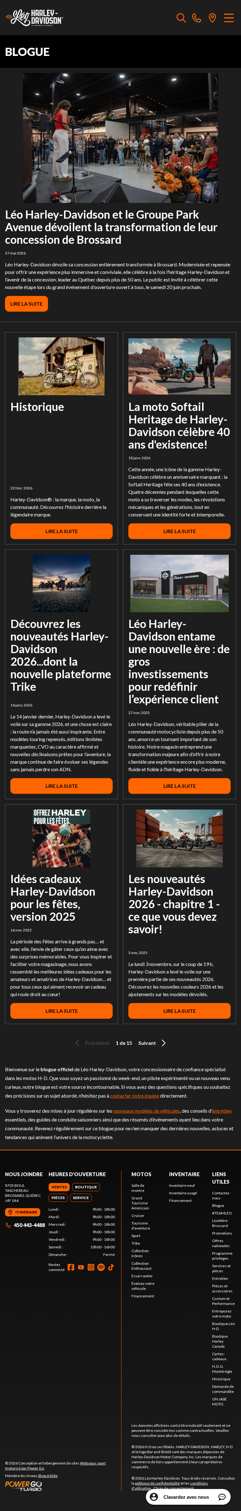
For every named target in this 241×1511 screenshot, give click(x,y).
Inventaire (184, 1174)
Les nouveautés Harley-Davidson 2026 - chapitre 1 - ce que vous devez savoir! (174, 903)
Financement (142, 1296)
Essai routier (142, 1276)
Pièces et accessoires (222, 1288)
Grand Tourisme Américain (140, 1203)
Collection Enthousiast (141, 1266)
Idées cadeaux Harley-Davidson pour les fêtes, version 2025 (52, 897)
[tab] (59, 1187)
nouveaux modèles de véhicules (146, 1111)
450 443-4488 (29, 1225)
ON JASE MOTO (219, 1401)
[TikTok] (111, 1267)
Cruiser (137, 1215)
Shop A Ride (47, 1475)
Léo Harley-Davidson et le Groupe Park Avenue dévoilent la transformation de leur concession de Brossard (111, 227)
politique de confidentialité (157, 1483)
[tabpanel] (82, 1232)
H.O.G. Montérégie (222, 1369)
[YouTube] (81, 1267)
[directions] (212, 17)
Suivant (147, 1043)
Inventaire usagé (183, 1193)
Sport (135, 1235)
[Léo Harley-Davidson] (36, 18)
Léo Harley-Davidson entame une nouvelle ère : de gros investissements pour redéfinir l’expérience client (179, 661)
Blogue (218, 1205)
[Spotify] (101, 1267)
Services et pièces (221, 1268)
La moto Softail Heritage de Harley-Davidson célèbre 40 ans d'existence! (179, 425)
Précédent (97, 1043)
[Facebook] (71, 1267)
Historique (37, 406)
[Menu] (229, 17)
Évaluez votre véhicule (142, 1286)
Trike (135, 1243)
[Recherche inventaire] (181, 17)
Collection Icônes (140, 1253)
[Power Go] (63, 1486)
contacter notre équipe (134, 1096)
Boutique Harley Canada (220, 1341)
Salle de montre (137, 1188)
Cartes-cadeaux (219, 1356)
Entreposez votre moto (222, 1313)
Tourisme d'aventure (140, 1225)
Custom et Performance (223, 1301)
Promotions (222, 1233)
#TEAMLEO (222, 1213)
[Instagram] (91, 1267)
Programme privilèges (222, 1256)
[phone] (197, 17)
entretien (222, 1111)
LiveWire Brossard (220, 1223)
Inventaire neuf (182, 1185)
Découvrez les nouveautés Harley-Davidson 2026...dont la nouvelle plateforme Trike (60, 655)
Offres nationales (221, 1243)
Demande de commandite (223, 1389)
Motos (141, 1174)
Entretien (220, 1278)
